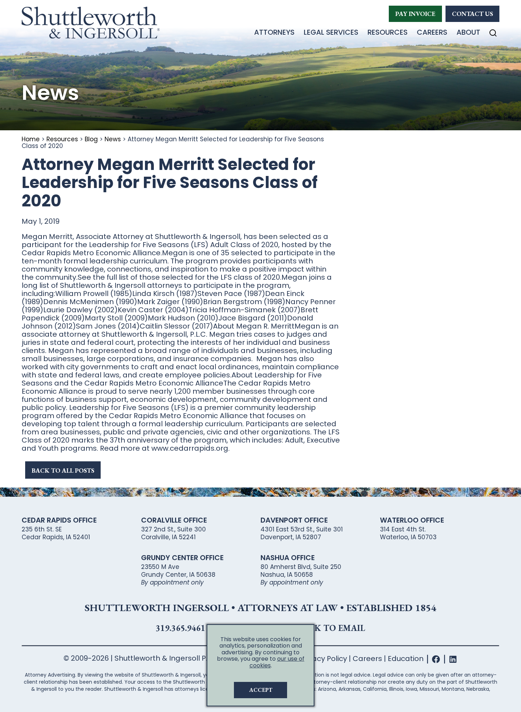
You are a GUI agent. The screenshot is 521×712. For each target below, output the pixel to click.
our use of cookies (277, 662)
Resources (388, 32)
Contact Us (472, 14)
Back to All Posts (63, 470)
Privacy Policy (323, 658)
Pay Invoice (415, 14)
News (113, 139)
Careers (432, 32)
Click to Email (329, 627)
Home (31, 139)
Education (406, 658)
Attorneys (274, 32)
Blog (91, 139)
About (468, 32)
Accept (260, 690)
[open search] (493, 33)
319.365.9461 (180, 627)
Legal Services (331, 32)
